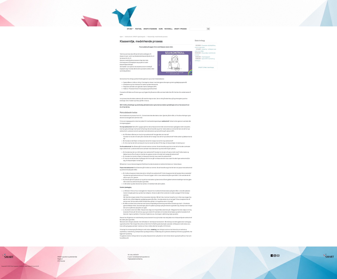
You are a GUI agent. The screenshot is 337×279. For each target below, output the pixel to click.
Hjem (121, 36)
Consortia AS (35, 266)
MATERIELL (168, 29)
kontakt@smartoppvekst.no (141, 257)
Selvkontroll (128, 36)
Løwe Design (27, 266)
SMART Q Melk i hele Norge (206, 67)
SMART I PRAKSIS (180, 29)
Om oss (129, 29)
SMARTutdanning (150, 29)
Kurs (161, 29)
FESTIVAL (138, 29)
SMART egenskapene (139, 36)
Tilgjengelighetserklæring (135, 259)
